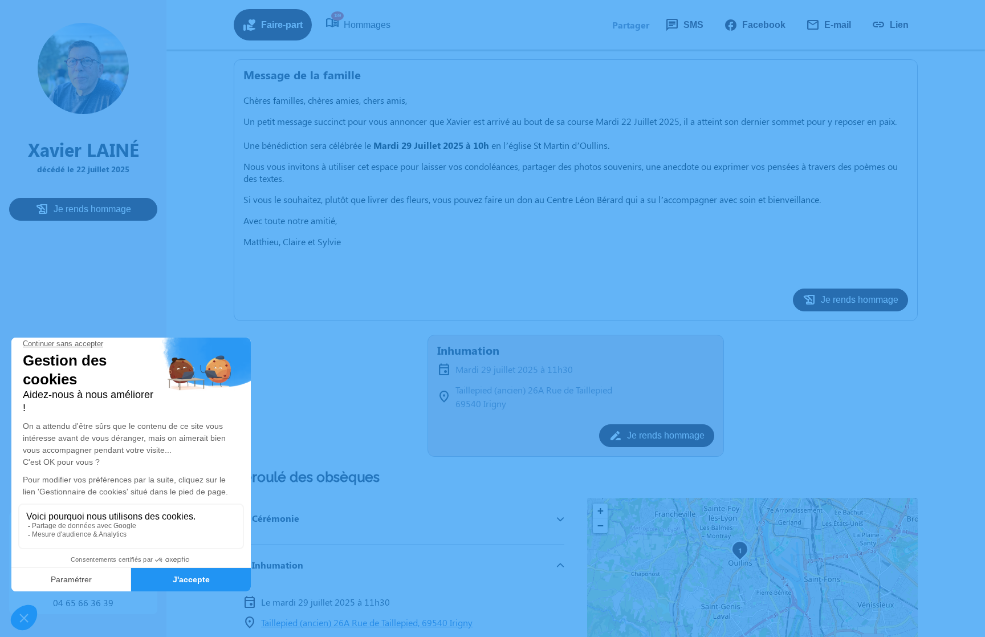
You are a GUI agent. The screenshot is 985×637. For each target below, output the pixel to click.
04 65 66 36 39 (83, 602)
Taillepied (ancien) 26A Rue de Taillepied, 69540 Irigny (367, 622)
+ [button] (600, 511)
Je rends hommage (92, 209)
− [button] (600, 525)
